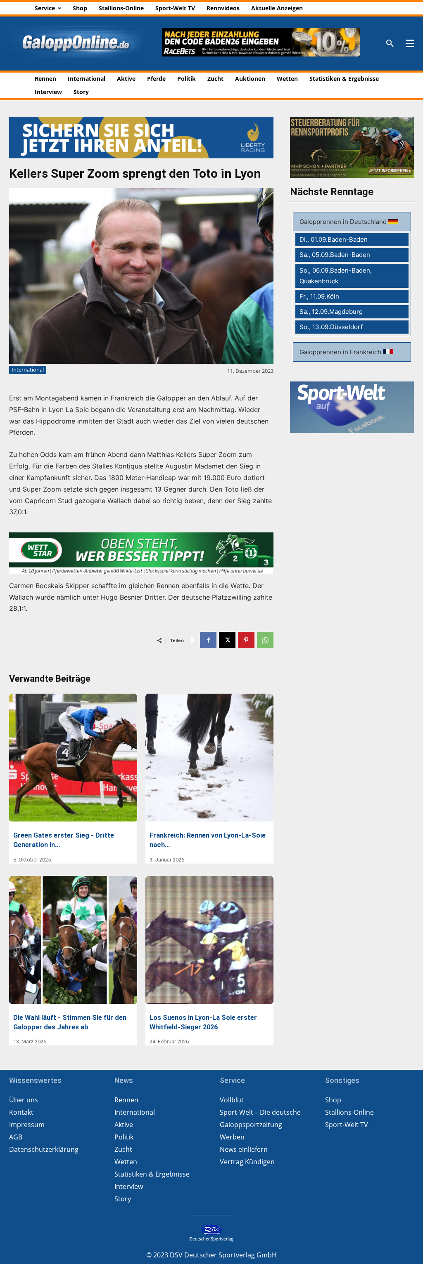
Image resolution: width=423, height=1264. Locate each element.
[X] (227, 640)
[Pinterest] (246, 640)
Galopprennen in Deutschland (343, 222)
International (28, 369)
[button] (390, 44)
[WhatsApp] (265, 640)
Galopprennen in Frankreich (341, 352)
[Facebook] (208, 640)
